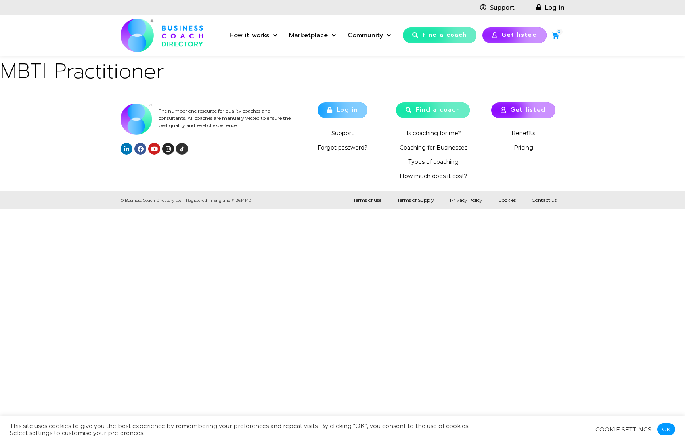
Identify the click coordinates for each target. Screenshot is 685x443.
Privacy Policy (466, 200)
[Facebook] (140, 149)
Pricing (523, 147)
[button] (439, 35)
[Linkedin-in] (126, 149)
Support (342, 133)
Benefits (523, 133)
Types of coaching (433, 161)
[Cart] (555, 35)
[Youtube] (154, 149)
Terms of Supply (415, 200)
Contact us (544, 200)
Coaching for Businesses (433, 147)
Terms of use (367, 200)
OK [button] (666, 429)
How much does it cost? (433, 176)
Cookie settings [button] (623, 429)
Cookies (507, 200)
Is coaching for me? (433, 133)
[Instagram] (168, 149)
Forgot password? (342, 147)
